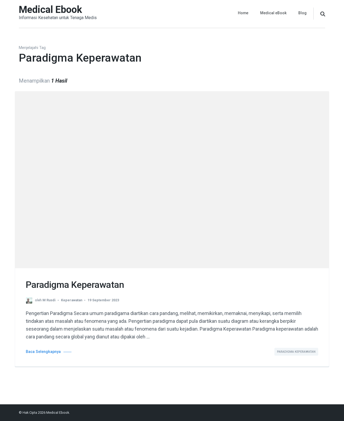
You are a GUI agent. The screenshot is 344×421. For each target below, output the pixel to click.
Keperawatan (71, 300)
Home (243, 13)
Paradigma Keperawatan (75, 284)
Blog (302, 13)
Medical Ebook (50, 9)
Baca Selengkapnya (43, 351)
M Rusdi (49, 300)
